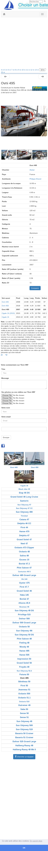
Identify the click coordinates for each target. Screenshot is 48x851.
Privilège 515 (24, 614)
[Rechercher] (45, 1)
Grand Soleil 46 (24, 591)
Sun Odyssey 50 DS (24, 635)
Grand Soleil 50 (24, 663)
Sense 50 (24, 713)
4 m (2, 70)
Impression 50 (24, 659)
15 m (3, 72)
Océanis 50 (24, 626)
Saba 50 (24, 709)
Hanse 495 (24, 651)
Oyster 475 (24, 583)
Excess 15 (24, 560)
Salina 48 (24, 555)
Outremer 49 (24, 705)
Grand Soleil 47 (24, 539)
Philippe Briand (35, 179)
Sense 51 (24, 717)
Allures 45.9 (24, 603)
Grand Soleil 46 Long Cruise (24, 497)
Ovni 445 (5, 302)
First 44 (24, 527)
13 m (37, 70)
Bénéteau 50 (24, 681)
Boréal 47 (24, 599)
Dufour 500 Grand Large (24, 622)
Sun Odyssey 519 (24, 729)
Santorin (24, 501)
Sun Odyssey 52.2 (24, 671)
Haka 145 (24, 595)
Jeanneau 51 (24, 689)
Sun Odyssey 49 (24, 721)
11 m (28, 70)
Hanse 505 (24, 655)
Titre (3, 369)
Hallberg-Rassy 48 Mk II (24, 749)
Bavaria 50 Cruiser (24, 733)
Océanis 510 (24, 701)
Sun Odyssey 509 (24, 725)
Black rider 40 (24, 489)
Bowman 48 (24, 607)
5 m (6, 70)
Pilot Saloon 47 (24, 568)
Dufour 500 (24, 618)
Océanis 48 (24, 551)
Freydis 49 (24, 667)
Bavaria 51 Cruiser (24, 737)
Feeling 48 (24, 643)
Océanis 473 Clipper (24, 547)
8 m (16, 70)
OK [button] (24, 848)
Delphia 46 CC (24, 523)
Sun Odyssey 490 (24, 512)
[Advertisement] (24, 43)
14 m (43, 70)
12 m (32, 70)
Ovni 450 (5, 306)
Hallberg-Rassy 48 (24, 745)
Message (5, 378)
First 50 (24, 685)
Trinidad (24, 516)
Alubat (32, 170)
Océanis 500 (24, 693)
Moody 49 (24, 647)
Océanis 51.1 (24, 698)
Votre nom (5, 408)
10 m (24, 70)
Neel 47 (24, 543)
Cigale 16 (5, 317)
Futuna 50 (24, 674)
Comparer (35, 288)
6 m (9, 70)
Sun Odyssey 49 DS (24, 610)
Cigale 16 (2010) (8, 313)
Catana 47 (24, 519)
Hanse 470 (24, 531)
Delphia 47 (24, 535)
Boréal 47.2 (24, 564)
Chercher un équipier (25, 757)
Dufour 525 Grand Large (24, 741)
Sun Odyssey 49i (24, 631)
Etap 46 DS (24, 493)
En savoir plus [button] (36, 841)
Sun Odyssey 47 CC (24, 508)
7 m (13, 70)
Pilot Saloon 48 (24, 639)
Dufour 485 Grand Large (24, 575)
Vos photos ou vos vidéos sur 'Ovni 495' (18, 392)
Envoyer (6, 437)
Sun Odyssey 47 (24, 505)
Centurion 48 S (24, 572)
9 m (20, 70)
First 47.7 (24, 587)
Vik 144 (24, 579)
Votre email (6, 417)
